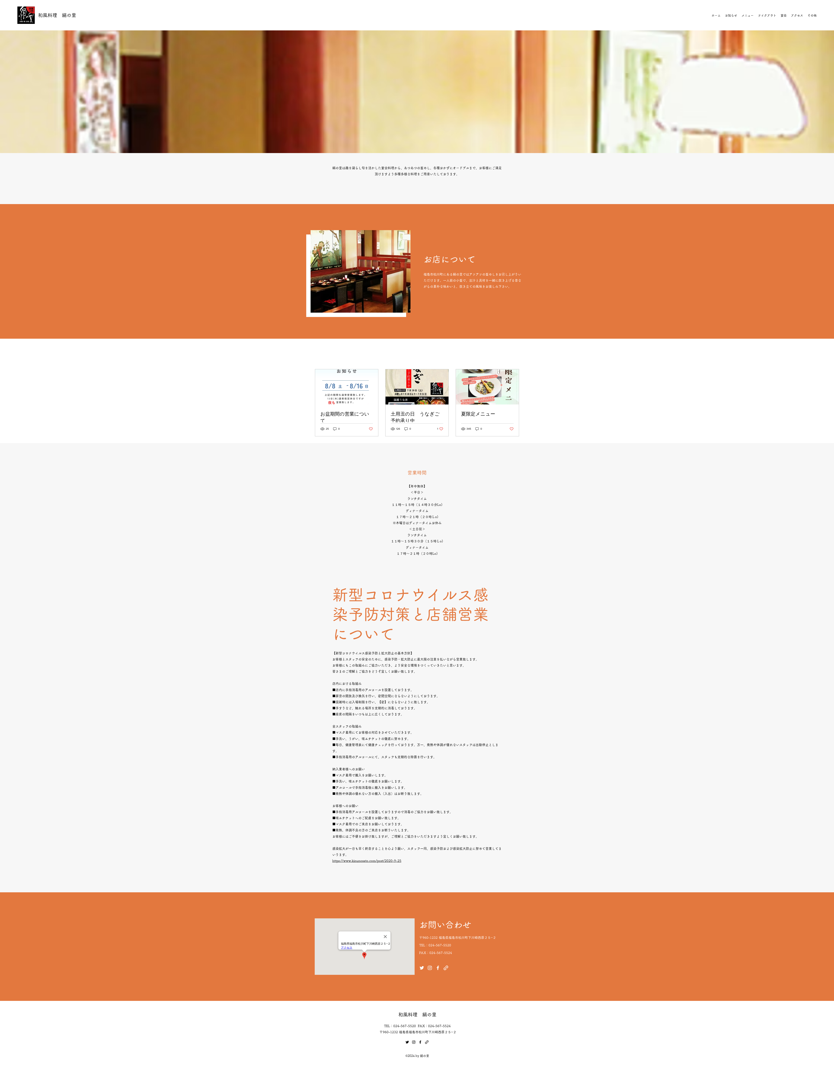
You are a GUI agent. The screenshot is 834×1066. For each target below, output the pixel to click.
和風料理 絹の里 (57, 15)
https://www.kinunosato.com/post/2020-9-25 (366, 860)
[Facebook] (438, 968)
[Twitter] (422, 968)
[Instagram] (430, 968)
